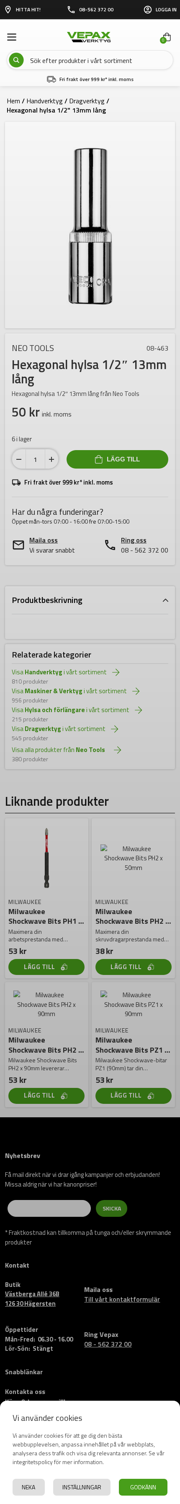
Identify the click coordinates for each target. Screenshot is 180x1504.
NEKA (28, 1487)
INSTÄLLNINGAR (81, 1487)
